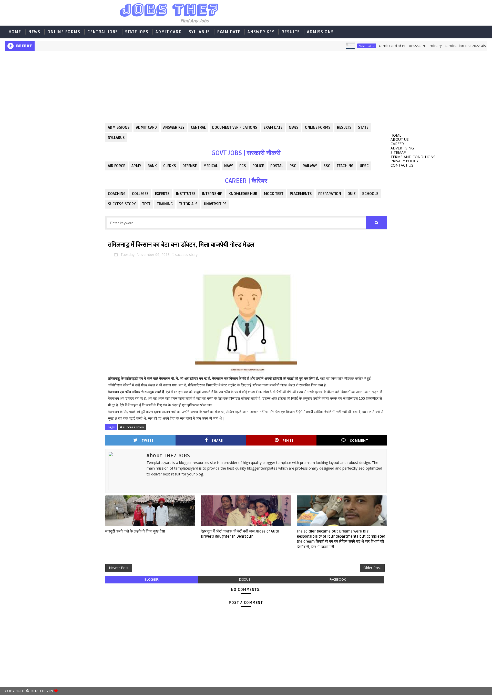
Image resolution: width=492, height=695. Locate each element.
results (344, 127)
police (258, 166)
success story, (187, 254)
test (146, 204)
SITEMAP (398, 152)
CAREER (397, 143)
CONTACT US (402, 165)
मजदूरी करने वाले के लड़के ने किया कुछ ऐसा (135, 531)
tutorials (188, 204)
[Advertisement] (53, 91)
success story (122, 204)
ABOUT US (400, 139)
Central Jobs (102, 32)
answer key (173, 127)
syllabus (116, 137)
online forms (318, 127)
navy (228, 166)
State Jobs (136, 32)
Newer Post (119, 567)
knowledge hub (243, 193)
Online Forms (63, 32)
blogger (152, 579)
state (363, 127)
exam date (273, 127)
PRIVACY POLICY (404, 160)
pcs (242, 166)
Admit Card (169, 32)
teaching (345, 166)
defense (189, 166)
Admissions (320, 32)
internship (212, 193)
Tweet (148, 440)
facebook (338, 579)
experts (162, 193)
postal (276, 166)
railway (310, 166)
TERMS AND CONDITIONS (413, 156)
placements (301, 193)
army (136, 166)
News (34, 32)
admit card (353, 46)
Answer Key (261, 32)
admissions (119, 127)
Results (290, 32)
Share (217, 440)
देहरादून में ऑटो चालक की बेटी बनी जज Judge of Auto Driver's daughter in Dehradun (240, 534)
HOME (14, 32)
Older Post (372, 567)
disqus (244, 579)
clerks (169, 166)
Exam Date (228, 32)
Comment (359, 440)
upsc (364, 166)
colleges (140, 193)
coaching (117, 193)
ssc (326, 166)
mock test (273, 193)
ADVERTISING (402, 148)
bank (152, 166)
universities (215, 204)
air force (116, 166)
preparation (329, 193)
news (294, 127)
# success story (132, 427)
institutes (186, 193)
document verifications (234, 127)
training (165, 204)
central (198, 127)
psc (293, 166)
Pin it (288, 440)
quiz (351, 193)
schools (370, 193)
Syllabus (199, 32)
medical (210, 166)
